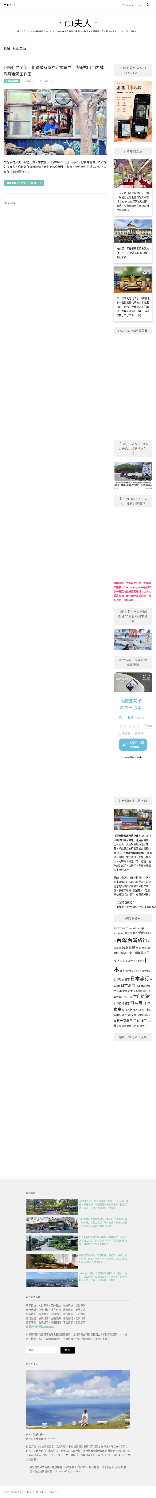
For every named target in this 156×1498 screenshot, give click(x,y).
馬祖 (133, 1025)
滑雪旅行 (127, 1015)
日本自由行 (140, 1002)
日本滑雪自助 (140, 990)
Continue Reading (29, 183)
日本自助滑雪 (122, 1003)
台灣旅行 (137, 940)
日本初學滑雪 (144, 970)
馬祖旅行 (142, 1025)
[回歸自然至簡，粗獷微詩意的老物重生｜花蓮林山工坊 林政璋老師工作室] (55, 121)
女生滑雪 (134, 953)
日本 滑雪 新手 (125, 990)
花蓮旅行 (121, 1025)
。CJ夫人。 (78, 23)
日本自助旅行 (140, 996)
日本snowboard (128, 970)
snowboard (121, 928)
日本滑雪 (128, 985)
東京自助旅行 (139, 1009)
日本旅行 (139, 978)
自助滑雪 (140, 1020)
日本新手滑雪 (122, 979)
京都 (133, 933)
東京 (117, 1009)
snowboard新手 (121, 933)
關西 (129, 1025)
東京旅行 (127, 1009)
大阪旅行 (146, 947)
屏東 (143, 953)
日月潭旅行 (138, 961)
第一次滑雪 (124, 1020)
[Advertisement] (133, 1102)
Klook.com (10, 203)
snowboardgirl (137, 928)
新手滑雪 (128, 961)
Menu (11, 5)
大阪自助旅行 (121, 953)
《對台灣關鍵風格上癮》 (127, 836)
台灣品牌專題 (12, 81)
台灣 (121, 940)
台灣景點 (128, 947)
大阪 (138, 947)
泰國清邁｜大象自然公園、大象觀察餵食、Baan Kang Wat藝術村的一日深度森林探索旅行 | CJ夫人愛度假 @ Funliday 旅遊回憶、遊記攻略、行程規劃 (132, 591)
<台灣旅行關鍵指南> (133, 853)
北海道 (140, 933)
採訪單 (137, 890)
